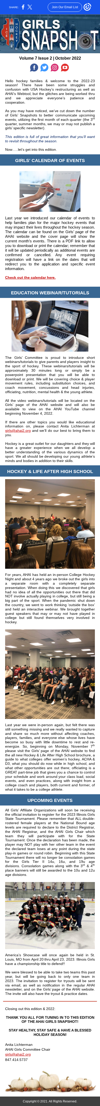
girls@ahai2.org (18, 430)
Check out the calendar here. (30, 277)
